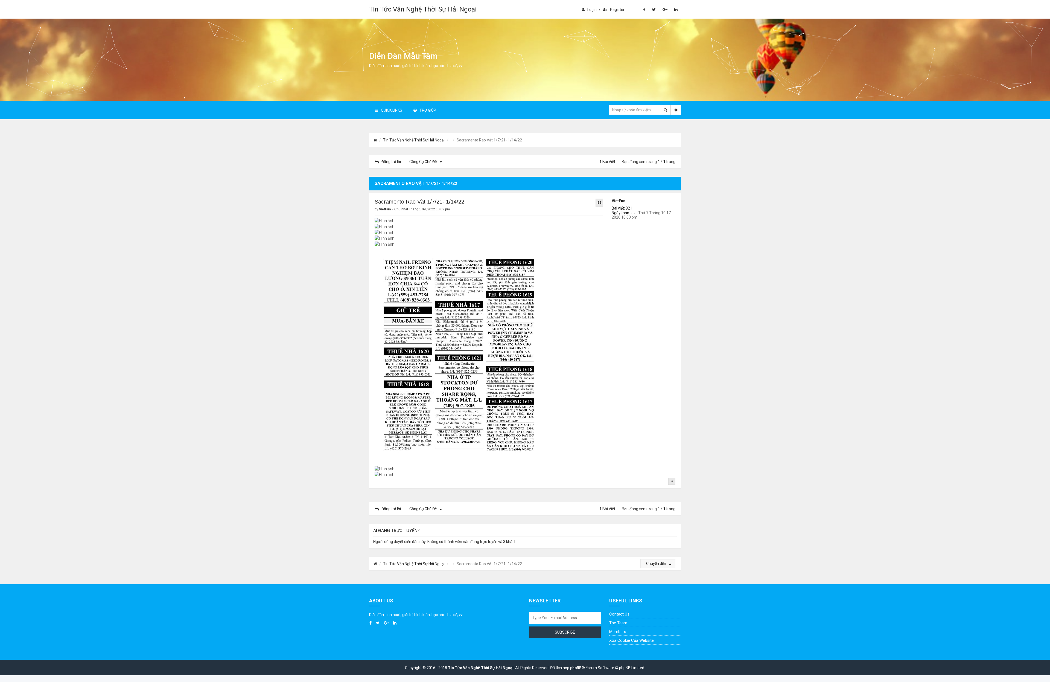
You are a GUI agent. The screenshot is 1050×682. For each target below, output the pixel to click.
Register (617, 9)
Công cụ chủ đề (423, 161)
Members (617, 631)
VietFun (618, 201)
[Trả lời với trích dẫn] (599, 203)
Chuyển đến (656, 563)
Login (592, 9)
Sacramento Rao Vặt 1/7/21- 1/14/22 (419, 202)
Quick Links (391, 110)
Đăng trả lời (391, 161)
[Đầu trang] (671, 481)
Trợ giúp (427, 110)
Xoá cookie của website (631, 640)
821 (629, 208)
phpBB (576, 668)
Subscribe (565, 632)
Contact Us (619, 614)
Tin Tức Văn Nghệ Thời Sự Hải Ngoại (423, 9)
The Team (618, 622)
